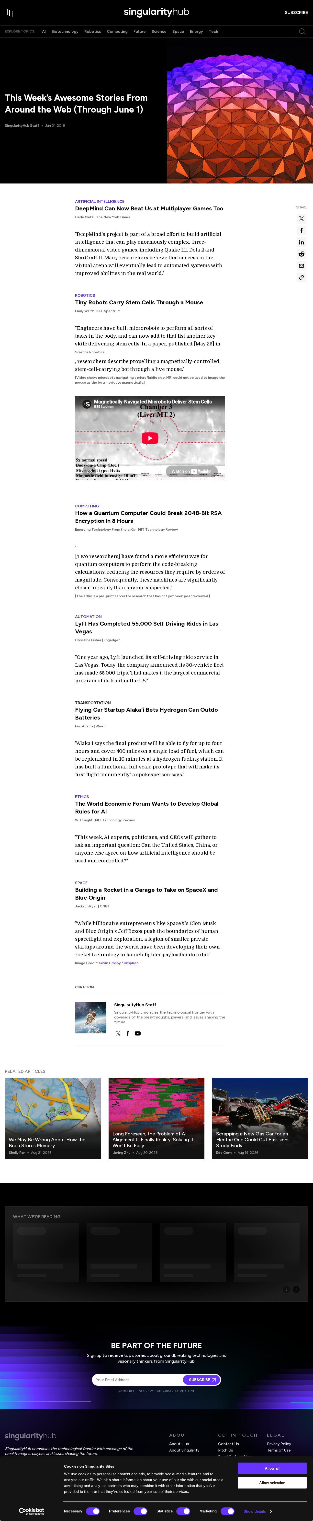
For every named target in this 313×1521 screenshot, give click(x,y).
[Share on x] (301, 219)
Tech (213, 31)
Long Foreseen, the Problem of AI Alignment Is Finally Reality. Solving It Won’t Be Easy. (153, 1139)
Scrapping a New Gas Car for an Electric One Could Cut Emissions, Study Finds (253, 1139)
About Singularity (184, 1450)
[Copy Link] (301, 277)
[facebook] (128, 1033)
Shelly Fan (17, 1153)
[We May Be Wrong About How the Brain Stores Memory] (53, 1118)
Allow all (272, 1468)
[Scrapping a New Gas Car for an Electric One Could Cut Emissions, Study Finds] (260, 1118)
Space (178, 31)
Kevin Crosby (110, 963)
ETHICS (82, 796)
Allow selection (272, 1483)
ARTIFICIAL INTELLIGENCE (99, 201)
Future (140, 31)
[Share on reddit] (301, 254)
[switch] (140, 1511)
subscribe (296, 12)
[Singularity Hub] (156, 13)
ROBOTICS (85, 295)
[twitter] (118, 1033)
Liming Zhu (121, 1153)
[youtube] (138, 1033)
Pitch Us (225, 1450)
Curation (84, 987)
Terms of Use (279, 1450)
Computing (117, 31)
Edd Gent (224, 1153)
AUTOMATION (88, 616)
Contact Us (228, 1443)
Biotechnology (65, 31)
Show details (255, 1511)
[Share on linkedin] (301, 242)
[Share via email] (301, 266)
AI (44, 31)
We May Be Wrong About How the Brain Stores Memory (47, 1142)
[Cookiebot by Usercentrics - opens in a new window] (31, 1511)
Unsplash (131, 963)
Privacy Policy (279, 1443)
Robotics (92, 31)
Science (159, 31)
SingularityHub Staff (22, 126)
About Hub (179, 1443)
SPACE (81, 883)
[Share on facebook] (301, 230)
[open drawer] (10, 13)
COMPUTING (87, 506)
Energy (196, 31)
